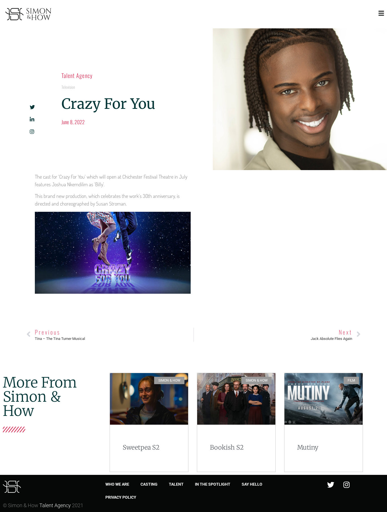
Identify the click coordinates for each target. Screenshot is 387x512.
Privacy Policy (120, 497)
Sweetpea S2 (141, 447)
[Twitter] (331, 485)
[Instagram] (346, 485)
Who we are (117, 484)
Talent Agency (77, 75)
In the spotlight (212, 484)
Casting (149, 484)
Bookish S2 (227, 447)
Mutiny (307, 447)
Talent (176, 484)
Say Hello (252, 484)
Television (68, 87)
